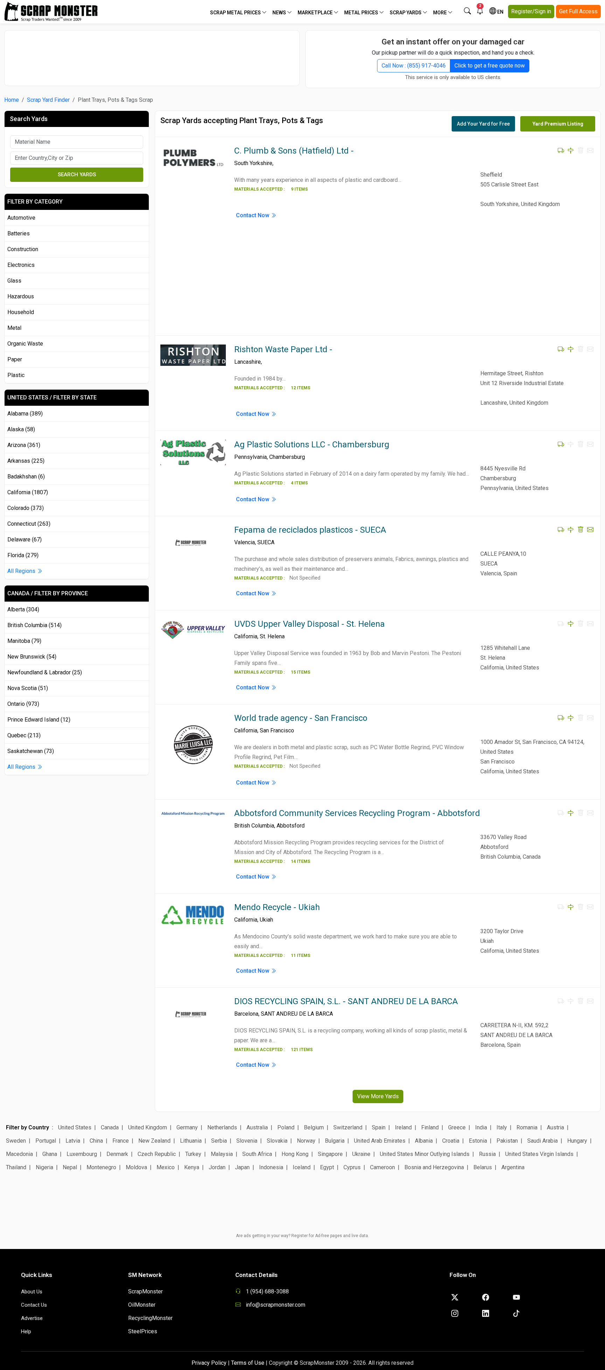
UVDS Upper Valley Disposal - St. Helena (309, 624)
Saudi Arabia (542, 1140)
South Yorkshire (253, 163)
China (96, 1140)
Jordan (217, 1167)
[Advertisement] (152, 54)
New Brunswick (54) (31, 656)
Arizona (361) (23, 445)
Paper (14, 359)
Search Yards (77, 174)
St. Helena (272, 636)
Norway (306, 1140)
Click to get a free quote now (489, 65)
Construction (22, 249)
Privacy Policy (209, 1363)
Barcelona (246, 1013)
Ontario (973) (23, 704)
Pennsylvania (250, 457)
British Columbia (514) (34, 625)
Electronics (21, 265)
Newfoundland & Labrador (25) (44, 672)
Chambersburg (287, 457)
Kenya (191, 1167)
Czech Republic (157, 1154)
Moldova (136, 1167)
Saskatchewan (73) (30, 751)
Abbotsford (291, 825)
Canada (110, 1127)
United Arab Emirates (379, 1140)
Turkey (193, 1154)
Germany (187, 1127)
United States (74, 1127)
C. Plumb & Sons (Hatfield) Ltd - (294, 151)
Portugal (45, 1140)
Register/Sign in (531, 11)
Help (26, 1331)
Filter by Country (27, 1127)
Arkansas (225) (25, 460)
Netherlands (222, 1127)
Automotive (21, 217)
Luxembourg (82, 1154)
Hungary (577, 1140)
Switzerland (347, 1127)
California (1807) (27, 492)
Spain (378, 1127)
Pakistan (507, 1140)
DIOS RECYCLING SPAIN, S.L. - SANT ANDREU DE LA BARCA (346, 1001)
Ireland (403, 1127)
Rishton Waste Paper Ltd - (283, 349)
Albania (424, 1140)
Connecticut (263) (28, 523)
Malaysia (222, 1154)
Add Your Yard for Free (483, 124)
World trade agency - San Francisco (300, 718)
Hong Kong (294, 1154)
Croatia (450, 1140)
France (120, 1140)
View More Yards (378, 1096)
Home (11, 100)
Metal (14, 328)
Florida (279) (23, 555)
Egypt (327, 1167)
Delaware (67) (24, 539)
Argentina (512, 1167)
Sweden (16, 1140)
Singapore (330, 1154)
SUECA (265, 542)
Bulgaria (335, 1140)
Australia (257, 1127)
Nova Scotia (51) (27, 688)
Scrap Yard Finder (48, 100)
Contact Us (34, 1305)
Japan (242, 1167)
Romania (526, 1127)
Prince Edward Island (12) (38, 719)
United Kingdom (147, 1127)
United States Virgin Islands (539, 1154)
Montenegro (101, 1167)
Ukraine (361, 1154)
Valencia (244, 542)
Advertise (32, 1318)
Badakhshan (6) (26, 476)
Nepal (70, 1167)
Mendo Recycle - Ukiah (277, 907)
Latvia (72, 1140)
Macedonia (19, 1154)
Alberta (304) (23, 609)
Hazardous (20, 296)
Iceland (302, 1167)
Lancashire (247, 362)
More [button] (440, 12)
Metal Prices (361, 12)
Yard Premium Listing (558, 124)
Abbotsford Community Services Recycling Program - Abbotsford (357, 813)
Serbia (219, 1140)
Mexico (166, 1167)
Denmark (117, 1154)
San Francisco (277, 730)
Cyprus (352, 1167)
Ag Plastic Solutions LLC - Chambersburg (311, 444)
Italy (501, 1127)
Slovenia (246, 1140)
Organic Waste (25, 343)
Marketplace (316, 12)
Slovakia (277, 1140)
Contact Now (253, 215)
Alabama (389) (25, 413)
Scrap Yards (406, 12)
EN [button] (499, 12)
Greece (457, 1127)
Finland (430, 1127)
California (245, 636)
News (279, 12)
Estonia (478, 1140)
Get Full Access (578, 11)
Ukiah (266, 919)
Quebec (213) (24, 735)
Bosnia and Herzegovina (434, 1167)
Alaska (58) (21, 429)
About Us (31, 1292)
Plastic (16, 375)
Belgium (314, 1127)
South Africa (257, 1154)
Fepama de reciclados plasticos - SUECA (310, 530)
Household (20, 312)
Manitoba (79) (24, 641)
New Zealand (154, 1140)
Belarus (482, 1167)
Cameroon (382, 1167)
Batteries (18, 233)
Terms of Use (247, 1363)
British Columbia (254, 825)
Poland (285, 1127)
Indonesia (271, 1167)
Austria (555, 1127)
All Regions (22, 571)
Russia (487, 1154)
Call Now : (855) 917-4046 (414, 65)
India (481, 1127)
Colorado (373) (25, 508)
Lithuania (191, 1140)
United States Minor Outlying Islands (425, 1154)
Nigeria (44, 1167)
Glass (14, 280)
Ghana (49, 1154)
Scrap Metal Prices (236, 12)
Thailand (16, 1167)
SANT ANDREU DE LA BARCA (297, 1013)
